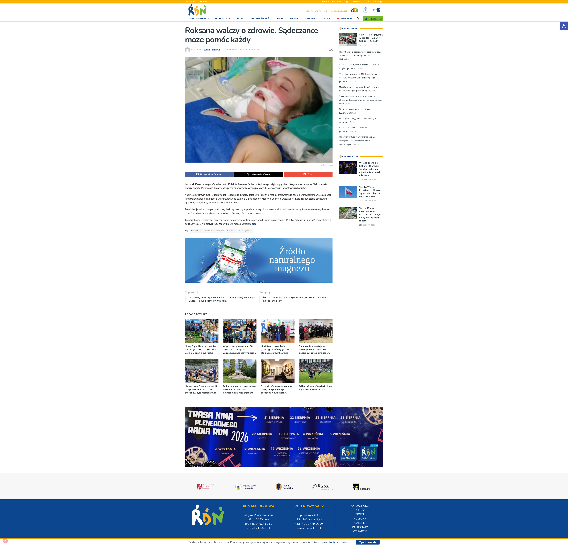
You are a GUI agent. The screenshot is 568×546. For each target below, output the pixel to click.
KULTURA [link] (360, 518)
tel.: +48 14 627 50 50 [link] (258, 524)
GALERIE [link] (278, 18)
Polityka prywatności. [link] (341, 542)
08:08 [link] (356, 144)
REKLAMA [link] (310, 18)
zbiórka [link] (208, 231)
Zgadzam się (368, 542)
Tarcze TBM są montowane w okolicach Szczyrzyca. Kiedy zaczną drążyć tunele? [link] (370, 214)
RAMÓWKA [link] (294, 18)
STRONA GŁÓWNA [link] (199, 18)
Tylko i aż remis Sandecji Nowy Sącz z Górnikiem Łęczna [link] (315, 388)
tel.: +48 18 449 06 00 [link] (309, 524)
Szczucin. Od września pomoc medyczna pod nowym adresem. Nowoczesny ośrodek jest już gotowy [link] (277, 390)
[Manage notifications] (5, 540)
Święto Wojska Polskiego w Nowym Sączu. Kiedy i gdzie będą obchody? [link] (370, 192)
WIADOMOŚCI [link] (222, 18)
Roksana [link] (231, 231)
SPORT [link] (360, 514)
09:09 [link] (353, 122)
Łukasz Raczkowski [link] (212, 49)
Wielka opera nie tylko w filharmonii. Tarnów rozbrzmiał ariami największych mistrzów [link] (370, 169)
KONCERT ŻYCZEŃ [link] (259, 18)
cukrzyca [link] (220, 231)
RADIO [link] (326, 18)
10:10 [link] (373, 91)
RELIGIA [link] (360, 510)
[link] (564, 26)
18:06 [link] (363, 45)
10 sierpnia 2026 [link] (368, 180)
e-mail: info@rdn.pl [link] (258, 528)
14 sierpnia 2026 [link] (368, 201)
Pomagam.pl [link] (245, 231)
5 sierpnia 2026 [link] (368, 225)
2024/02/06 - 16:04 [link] (235, 49)
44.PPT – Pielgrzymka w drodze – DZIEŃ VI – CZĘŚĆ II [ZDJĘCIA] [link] (371, 37)
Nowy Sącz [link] (196, 231)
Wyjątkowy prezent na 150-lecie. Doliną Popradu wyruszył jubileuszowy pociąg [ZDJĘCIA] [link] (239, 350)
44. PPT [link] (241, 18)
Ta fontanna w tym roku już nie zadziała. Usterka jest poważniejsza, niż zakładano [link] (239, 390)
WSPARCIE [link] (346, 18)
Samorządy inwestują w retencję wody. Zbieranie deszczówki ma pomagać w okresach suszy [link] (314, 350)
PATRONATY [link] (360, 527)
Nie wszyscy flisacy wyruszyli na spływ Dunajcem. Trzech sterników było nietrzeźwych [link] (201, 390)
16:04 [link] (361, 69)
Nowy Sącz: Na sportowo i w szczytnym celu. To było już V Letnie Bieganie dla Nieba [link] (200, 350)
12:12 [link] (353, 82)
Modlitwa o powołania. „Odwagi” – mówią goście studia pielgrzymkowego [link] (275, 350)
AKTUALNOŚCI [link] (253, 49)
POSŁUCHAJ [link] (374, 19)
